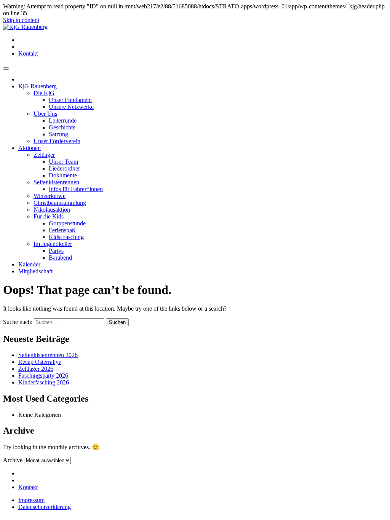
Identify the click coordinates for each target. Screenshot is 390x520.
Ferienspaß (62, 230)
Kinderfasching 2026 (43, 382)
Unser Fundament (70, 100)
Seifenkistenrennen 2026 (48, 355)
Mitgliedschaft (35, 271)
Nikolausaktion (52, 209)
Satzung (58, 134)
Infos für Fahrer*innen (76, 189)
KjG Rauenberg (37, 86)
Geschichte (62, 127)
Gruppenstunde (67, 223)
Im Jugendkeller (53, 244)
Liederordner (64, 168)
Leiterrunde (63, 120)
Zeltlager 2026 (35, 368)
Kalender (29, 264)
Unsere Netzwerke (71, 107)
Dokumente (63, 175)
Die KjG (44, 93)
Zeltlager (44, 155)
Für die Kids (49, 216)
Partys (56, 250)
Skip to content (21, 20)
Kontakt (28, 53)
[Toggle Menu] (6, 68)
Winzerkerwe (50, 196)
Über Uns (45, 113)
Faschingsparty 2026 (43, 375)
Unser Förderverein (57, 141)
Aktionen (29, 148)
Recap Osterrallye (39, 362)
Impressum (31, 500)
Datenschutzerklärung (44, 507)
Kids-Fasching (66, 237)
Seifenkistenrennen (56, 182)
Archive (12, 460)
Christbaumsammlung (60, 202)
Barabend (60, 257)
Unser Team (63, 161)
